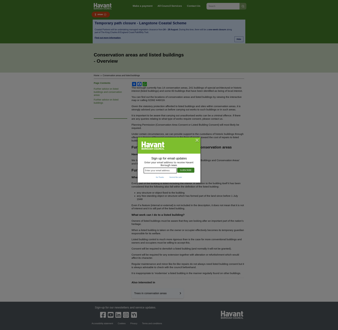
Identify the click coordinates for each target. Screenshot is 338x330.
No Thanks (160, 177)
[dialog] (169, 160)
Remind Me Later (176, 177)
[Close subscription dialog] (197, 140)
